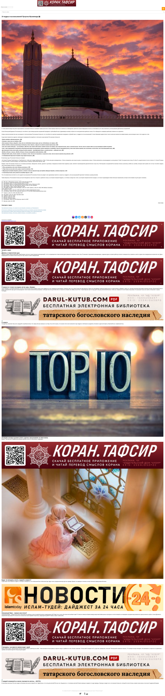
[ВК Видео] (92, 217)
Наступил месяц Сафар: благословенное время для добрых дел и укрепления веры (22, 211)
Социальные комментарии (9, 220)
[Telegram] (79, 217)
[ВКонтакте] (76, 217)
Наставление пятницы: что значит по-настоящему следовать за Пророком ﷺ (20, 207)
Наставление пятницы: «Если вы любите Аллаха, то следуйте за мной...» (19, 212)
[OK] (82, 217)
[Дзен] (85, 217)
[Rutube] (73, 217)
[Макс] (89, 217)
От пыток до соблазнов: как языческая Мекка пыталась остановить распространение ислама (24, 209)
